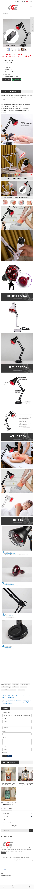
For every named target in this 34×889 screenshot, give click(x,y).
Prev (4, 33)
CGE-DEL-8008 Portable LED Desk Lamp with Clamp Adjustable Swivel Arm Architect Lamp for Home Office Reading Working (17, 695)
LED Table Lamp (25, 684)
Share (4, 888)
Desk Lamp (15, 684)
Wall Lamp (5, 819)
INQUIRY (7, 79)
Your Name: (5, 718)
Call (13, 888)
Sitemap (19, 859)
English (30, 1)
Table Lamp (7, 684)
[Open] (32, 24)
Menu (21, 888)
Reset (9, 755)
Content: (4, 737)
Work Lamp (23, 687)
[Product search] (31, 830)
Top (30, 888)
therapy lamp (21, 689)
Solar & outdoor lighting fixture (10, 825)
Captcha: (4, 746)
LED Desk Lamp (6, 687)
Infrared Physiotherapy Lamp (9, 689)
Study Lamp (15, 687)
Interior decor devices (8, 822)
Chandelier (5, 816)
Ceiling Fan (6, 813)
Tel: (3, 725)
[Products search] (31, 13)
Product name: (6, 712)
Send (4, 755)
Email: (4, 731)
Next (29, 33)
